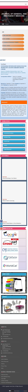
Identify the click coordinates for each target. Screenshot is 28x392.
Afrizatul (3, 381)
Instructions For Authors (8, 133)
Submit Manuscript (7, 149)
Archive (5, 145)
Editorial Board (7, 129)
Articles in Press (7, 137)
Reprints (5, 291)
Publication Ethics (4, 368)
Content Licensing (4, 374)
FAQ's (2, 362)
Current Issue (6, 141)
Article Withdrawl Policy (5, 370)
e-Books (6, 268)
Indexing (2, 357)
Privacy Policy (4, 360)
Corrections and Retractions (6, 376)
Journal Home (6, 125)
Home (3, 24)
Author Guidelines (4, 353)
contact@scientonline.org (7, 332)
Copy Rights (3, 372)
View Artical (5, 176)
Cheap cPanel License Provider (11, 381)
